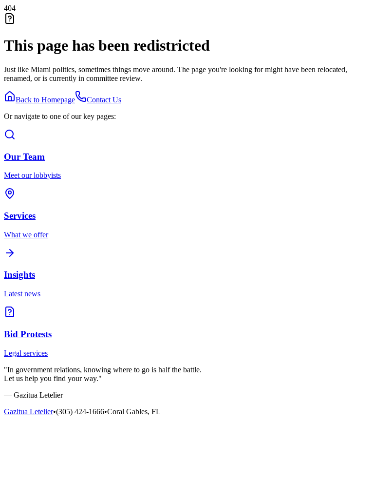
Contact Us (104, 100)
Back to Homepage (45, 100)
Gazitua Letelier (28, 411)
